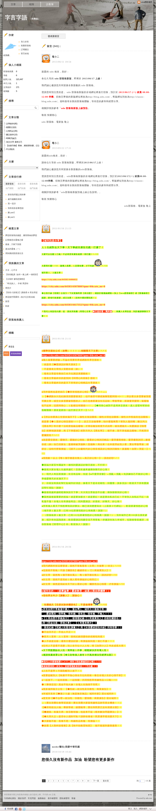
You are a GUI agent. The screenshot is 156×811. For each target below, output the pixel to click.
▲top (150, 794)
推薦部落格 (26, 45)
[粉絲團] (5, 808)
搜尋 (35, 107)
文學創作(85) (11, 124)
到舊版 (35, 19)
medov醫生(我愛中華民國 (66, 747)
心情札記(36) (11, 131)
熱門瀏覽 (10, 188)
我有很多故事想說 (16, 208)
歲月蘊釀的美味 (15, 199)
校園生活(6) (11, 127)
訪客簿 (49, 4)
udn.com (149, 798)
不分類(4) (10, 149)
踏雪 (7, 301)
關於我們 (22, 798)
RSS (6, 353)
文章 (13, 4)
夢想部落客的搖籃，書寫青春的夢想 (21, 235)
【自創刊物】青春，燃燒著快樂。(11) (22, 145)
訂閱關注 (25, 49)
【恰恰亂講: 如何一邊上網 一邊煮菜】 (22, 274)
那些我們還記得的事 (17, 194)
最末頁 (106, 781)
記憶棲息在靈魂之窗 (14, 240)
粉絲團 (10, 808)
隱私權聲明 (64, 798)
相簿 (31, 4)
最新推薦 (34, 184)
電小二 (55, 57)
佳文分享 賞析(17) (14, 142)
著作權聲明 (53, 798)
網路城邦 (143, 808)
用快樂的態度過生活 (14, 253)
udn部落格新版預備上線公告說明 (79, 192)
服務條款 (42, 798)
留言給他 (25, 53)
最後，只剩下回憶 (13, 244)
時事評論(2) (11, 138)
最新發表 (10, 184)
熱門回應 (22, 188)
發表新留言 (53, 36)
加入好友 (25, 41)
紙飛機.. (7, 55)
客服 (73, 798)
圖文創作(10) (11, 134)
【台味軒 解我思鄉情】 (15, 279)
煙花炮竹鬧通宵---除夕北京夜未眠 (20, 297)
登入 (130, 808)
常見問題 (32, 798)
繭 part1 (11, 217)
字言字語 (16, 17)
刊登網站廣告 (10, 798)
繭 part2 (11, 212)
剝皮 (7, 306)
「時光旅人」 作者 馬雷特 (16, 283)
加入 (136, 808)
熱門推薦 (34, 188)
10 (88, 781)
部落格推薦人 (16, 319)
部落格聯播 (16, 353)
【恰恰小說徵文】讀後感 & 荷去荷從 (21, 292)
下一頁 (96, 781)
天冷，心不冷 (11, 270)
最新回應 (22, 184)
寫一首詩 (12, 203)
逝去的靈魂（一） (13, 249)
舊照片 (8, 288)
